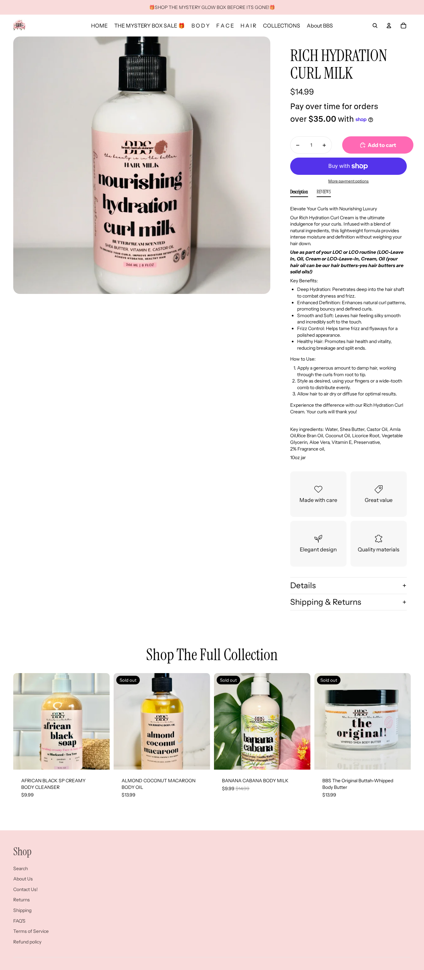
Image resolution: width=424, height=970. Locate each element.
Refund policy (27, 942)
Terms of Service (31, 931)
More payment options (348, 181)
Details (303, 585)
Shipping (22, 910)
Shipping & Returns (325, 602)
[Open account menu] (389, 25)
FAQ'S (19, 921)
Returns (21, 900)
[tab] (299, 193)
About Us (23, 879)
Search (20, 868)
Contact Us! (25, 889)
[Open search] (375, 25)
